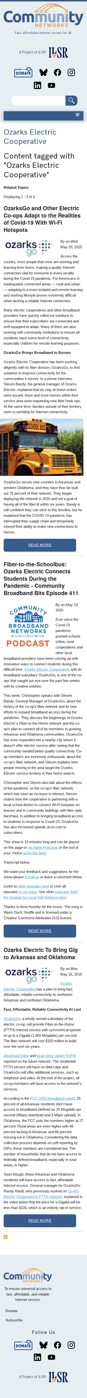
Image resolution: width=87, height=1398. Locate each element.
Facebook (57, 72)
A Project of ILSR (32, 52)
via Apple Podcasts (43, 847)
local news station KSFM (56, 1056)
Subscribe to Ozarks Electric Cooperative (5, 1237)
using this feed (34, 853)
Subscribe (14, 1320)
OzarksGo (12, 1019)
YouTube (51, 85)
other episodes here (33, 886)
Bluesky (43, 72)
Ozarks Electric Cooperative (46, 669)
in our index (28, 892)
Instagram (71, 72)
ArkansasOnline (16, 1056)
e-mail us (32, 877)
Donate (23, 72)
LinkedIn (37, 85)
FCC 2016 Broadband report (52, 1098)
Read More (40, 545)
